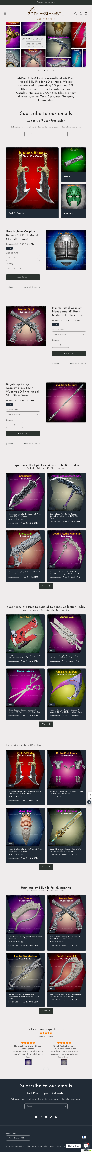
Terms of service (55, 1146)
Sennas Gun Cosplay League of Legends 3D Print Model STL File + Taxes (66, 657)
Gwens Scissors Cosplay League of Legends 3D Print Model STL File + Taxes (25, 711)
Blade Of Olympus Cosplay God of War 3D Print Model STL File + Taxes (65, 850)
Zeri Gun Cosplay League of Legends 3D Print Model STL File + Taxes (25, 657)
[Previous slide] (38, 70)
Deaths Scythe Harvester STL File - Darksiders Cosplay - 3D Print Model (64, 573)
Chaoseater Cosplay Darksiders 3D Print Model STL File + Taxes (25, 515)
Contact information (71, 1146)
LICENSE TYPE (12, 253)
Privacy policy (43, 1146)
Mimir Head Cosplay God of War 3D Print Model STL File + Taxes (25, 850)
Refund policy (31, 1146)
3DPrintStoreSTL (18, 1146)
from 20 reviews (46, 1037)
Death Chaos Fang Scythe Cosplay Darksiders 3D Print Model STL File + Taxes (64, 516)
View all (46, 586)
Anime (66, 177)
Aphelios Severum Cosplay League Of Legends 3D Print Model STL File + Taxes (66, 711)
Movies (67, 213)
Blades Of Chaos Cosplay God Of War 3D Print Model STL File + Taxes (25, 792)
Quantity (9, 264)
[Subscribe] (64, 134)
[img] (46, 1033)
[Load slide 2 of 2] (48, 70)
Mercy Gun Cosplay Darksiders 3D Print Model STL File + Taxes (24, 573)
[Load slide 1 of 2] (44, 70)
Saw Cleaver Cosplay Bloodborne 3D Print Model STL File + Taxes (25, 938)
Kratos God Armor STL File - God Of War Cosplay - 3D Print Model (66, 792)
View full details (30, 287)
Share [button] (10, 287)
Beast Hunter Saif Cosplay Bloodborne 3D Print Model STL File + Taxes (65, 995)
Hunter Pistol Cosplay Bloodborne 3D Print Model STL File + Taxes (65, 938)
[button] (5, 13)
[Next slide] (53, 70)
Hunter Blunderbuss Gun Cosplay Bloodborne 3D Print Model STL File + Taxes (24, 996)
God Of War (15, 213)
